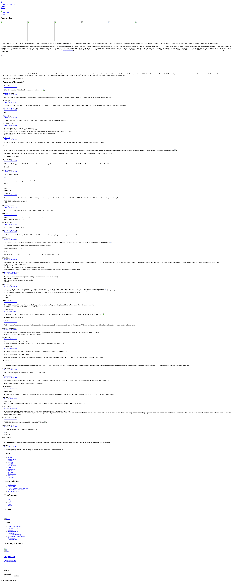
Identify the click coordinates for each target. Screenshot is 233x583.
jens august (7, 93)
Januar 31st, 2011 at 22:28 (10, 215)
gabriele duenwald (9, 272)
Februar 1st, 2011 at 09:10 (10, 311)
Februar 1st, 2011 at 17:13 (10, 419)
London (10, 467)
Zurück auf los (12, 485)
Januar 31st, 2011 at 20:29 (10, 102)
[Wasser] (7, 519)
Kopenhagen (11, 469)
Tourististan (11, 538)
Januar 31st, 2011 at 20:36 (10, 117)
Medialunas (4, 14)
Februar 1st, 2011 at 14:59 (10, 377)
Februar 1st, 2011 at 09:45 (10, 329)
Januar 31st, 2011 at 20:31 (10, 110)
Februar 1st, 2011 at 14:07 (10, 369)
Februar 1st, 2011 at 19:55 (10, 439)
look (9, 504)
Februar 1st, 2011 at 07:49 (10, 273)
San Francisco (12, 465)
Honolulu (10, 464)
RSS (7, 549)
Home (2, 3)
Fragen (3, 6)
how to (10, 505)
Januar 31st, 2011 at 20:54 (10, 139)
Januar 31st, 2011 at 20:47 (10, 125)
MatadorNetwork (13, 531)
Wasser (3, 8)
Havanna (10, 475)
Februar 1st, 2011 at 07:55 (10, 286)
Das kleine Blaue (13, 528)
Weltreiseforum (12, 539)
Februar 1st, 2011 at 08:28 (10, 302)
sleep (9, 501)
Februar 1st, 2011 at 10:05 (10, 339)
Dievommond (8, 376)
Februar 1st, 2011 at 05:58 (10, 232)
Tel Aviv (10, 472)
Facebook (9, 551)
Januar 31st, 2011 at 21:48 (10, 171)
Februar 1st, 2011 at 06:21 (10, 239)
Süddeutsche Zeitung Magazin (16, 536)
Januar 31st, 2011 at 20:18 (10, 87)
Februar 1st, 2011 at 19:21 (10, 426)
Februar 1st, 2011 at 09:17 (10, 322)
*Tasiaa (6, 170)
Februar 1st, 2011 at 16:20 (10, 408)
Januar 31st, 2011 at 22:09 (10, 195)
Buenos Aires (12, 459)
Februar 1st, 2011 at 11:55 (10, 362)
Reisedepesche (12, 533)
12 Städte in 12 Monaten (8, 4)
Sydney (10, 457)
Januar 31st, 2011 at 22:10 (10, 207)
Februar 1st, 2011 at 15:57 (10, 398)
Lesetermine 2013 (13, 486)
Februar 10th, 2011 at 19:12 (11, 446)
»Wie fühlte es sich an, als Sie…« (17, 490)
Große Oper (5, 12)
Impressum (9, 556)
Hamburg (10, 477)
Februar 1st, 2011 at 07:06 (10, 259)
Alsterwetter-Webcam (14, 526)
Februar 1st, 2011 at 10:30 (10, 348)
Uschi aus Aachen (9, 108)
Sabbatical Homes (68, 50)
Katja (6, 116)
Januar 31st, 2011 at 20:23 (10, 94)
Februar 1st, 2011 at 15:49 (10, 388)
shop (9, 502)
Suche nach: (7, 574)
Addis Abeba (12, 474)
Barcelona (11, 470)
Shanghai (10, 462)
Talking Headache (13, 491)
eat (9, 499)
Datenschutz (10, 561)
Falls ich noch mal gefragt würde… (18, 488)
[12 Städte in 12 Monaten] (8, 517)
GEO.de (10, 530)
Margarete (7, 138)
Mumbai (10, 460)
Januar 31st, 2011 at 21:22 (10, 161)
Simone (6, 285)
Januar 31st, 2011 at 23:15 (10, 224)
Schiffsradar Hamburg (14, 534)
